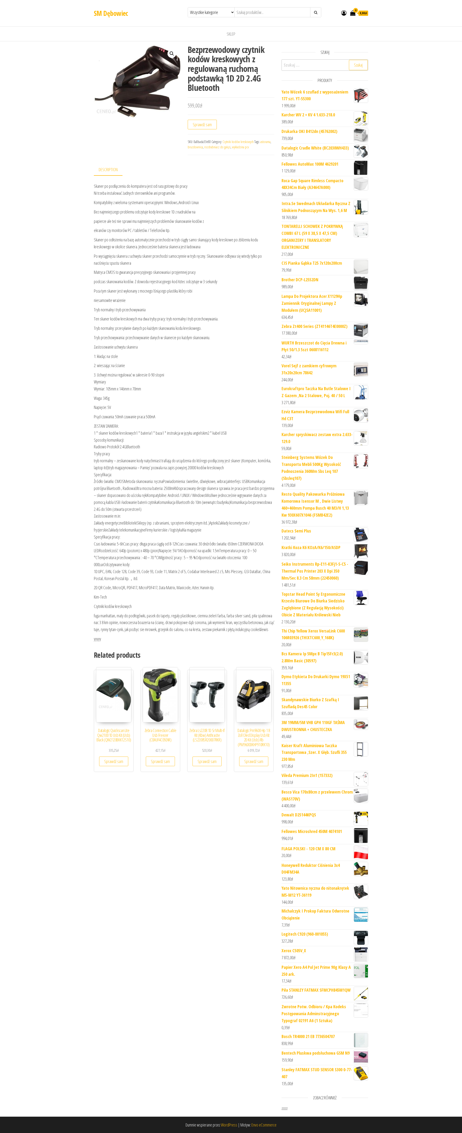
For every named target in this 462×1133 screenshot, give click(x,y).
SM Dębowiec (111, 13)
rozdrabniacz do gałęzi (217, 147)
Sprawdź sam (202, 124)
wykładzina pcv (240, 147)
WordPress (229, 1125)
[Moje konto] (343, 12)
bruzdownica (195, 147)
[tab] (112, 170)
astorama (265, 141)
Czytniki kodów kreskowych (238, 141)
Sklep (231, 34)
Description (108, 169)
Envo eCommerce (263, 1125)
